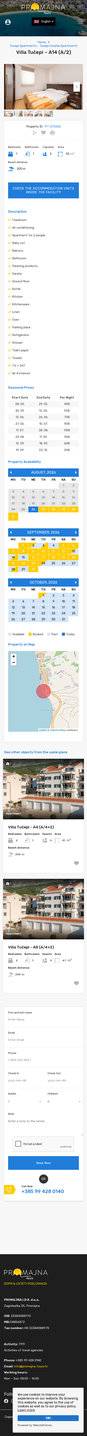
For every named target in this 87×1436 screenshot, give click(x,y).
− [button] (13, 662)
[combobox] (24, 1101)
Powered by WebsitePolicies (35, 1425)
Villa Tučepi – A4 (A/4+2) (31, 827)
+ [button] (13, 656)
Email (11, 1032)
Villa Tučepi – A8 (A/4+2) (31, 947)
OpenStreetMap (58, 730)
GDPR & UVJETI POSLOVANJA (25, 1283)
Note (11, 1113)
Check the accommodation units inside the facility (43, 190)
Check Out (54, 1073)
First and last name (20, 1012)
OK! (48, 1418)
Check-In (13, 1073)
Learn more (26, 1410)
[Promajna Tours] (43, 12)
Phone (12, 1053)
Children (53, 1093)
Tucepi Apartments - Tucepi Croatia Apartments (43, 46)
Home (42, 42)
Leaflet (42, 730)
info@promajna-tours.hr (31, 1366)
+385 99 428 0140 (42, 1191)
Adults (12, 1093)
